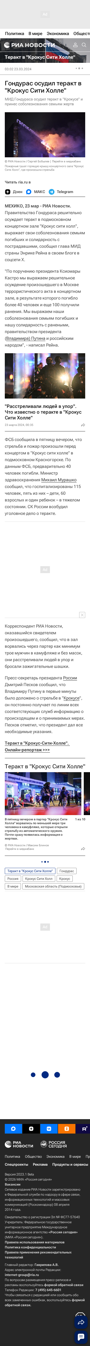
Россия (12, 879)
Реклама (40, 1164)
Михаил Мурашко (59, 479)
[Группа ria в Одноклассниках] (66, 1129)
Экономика (56, 1156)
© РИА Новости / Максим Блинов (27, 845)
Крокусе (71, 697)
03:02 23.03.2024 (18, 69)
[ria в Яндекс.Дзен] (31, 1129)
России (70, 677)
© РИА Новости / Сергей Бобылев (27, 161)
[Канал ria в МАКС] (13, 1129)
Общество (33, 1156)
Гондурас (67, 871)
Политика (12, 1156)
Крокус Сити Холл (39, 879)
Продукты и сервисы (70, 1164)
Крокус (64, 879)
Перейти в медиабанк (66, 161)
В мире (12, 886)
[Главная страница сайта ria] (29, 45)
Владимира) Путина (25, 338)
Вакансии (12, 1184)
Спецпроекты (16, 1164)
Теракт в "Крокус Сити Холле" (45, 766)
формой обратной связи (63, 1285)
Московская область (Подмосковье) (53, 886)
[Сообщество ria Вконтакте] (49, 1129)
